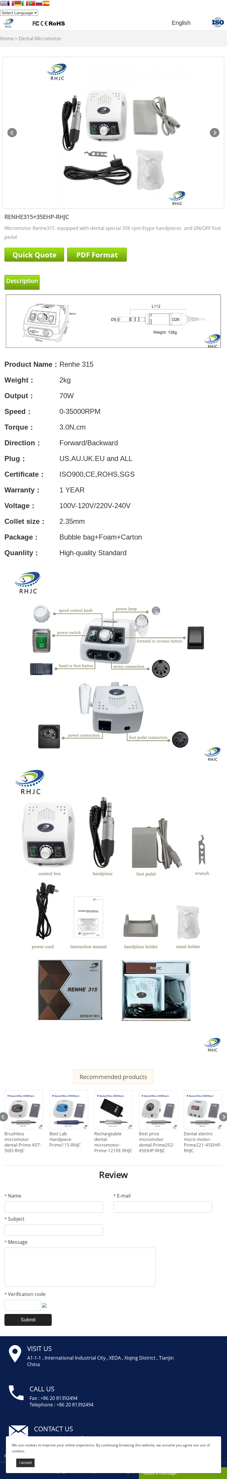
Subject (14, 1219)
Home (7, 38)
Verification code (25, 1294)
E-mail (122, 1196)
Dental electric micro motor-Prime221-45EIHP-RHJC (203, 1142)
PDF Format (97, 255)
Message (15, 1242)
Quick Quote (34, 255)
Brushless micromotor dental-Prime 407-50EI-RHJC (22, 1142)
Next (214, 132)
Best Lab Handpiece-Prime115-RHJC (65, 1139)
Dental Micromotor (40, 38)
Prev (12, 132)
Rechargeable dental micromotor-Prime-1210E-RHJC (113, 1142)
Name (12, 1196)
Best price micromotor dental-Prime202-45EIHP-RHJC (157, 1142)
